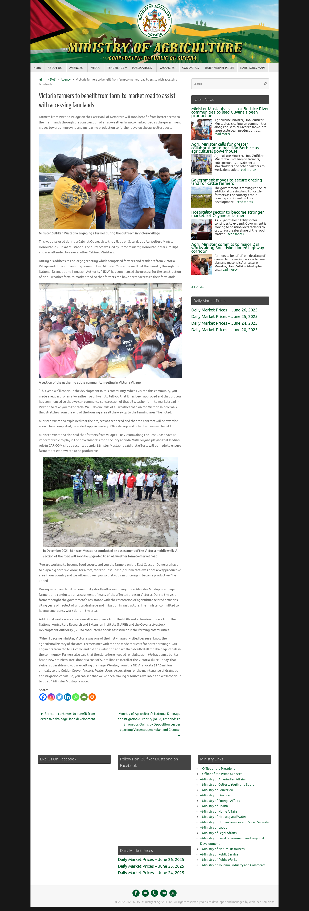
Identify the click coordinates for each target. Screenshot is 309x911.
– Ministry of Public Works (218, 860)
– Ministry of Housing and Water (223, 817)
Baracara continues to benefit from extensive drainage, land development (67, 716)
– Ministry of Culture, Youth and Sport (227, 785)
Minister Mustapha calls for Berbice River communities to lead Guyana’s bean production (230, 112)
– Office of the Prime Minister (221, 774)
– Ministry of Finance (215, 795)
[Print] (92, 697)
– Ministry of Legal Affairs (218, 833)
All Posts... (198, 287)
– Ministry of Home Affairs (219, 812)
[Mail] (163, 893)
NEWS (51, 79)
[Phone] (154, 893)
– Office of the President (217, 769)
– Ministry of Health (214, 806)
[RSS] (173, 893)
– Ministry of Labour (214, 828)
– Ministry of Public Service (219, 855)
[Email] (84, 697)
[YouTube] (145, 893)
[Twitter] (59, 697)
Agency (66, 79)
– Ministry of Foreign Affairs (220, 801)
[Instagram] (51, 697)
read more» (222, 134)
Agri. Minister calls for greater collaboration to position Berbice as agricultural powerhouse (225, 148)
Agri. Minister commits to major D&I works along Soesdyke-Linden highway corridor (227, 248)
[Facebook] (43, 697)
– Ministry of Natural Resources (222, 849)
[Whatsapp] (75, 697)
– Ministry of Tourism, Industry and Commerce (232, 865)
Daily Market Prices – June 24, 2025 (224, 323)
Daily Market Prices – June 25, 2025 (224, 316)
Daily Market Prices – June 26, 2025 (224, 310)
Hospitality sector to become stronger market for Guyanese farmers (227, 214)
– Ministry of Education (216, 790)
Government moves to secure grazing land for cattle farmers (226, 181)
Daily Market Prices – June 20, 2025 (224, 329)
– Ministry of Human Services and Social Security (234, 822)
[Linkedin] (67, 697)
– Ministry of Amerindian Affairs (223, 779)
